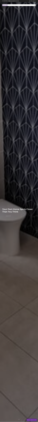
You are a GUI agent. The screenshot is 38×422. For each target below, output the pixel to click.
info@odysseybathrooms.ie (13, 0)
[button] (35, 5)
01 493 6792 (4, 0)
